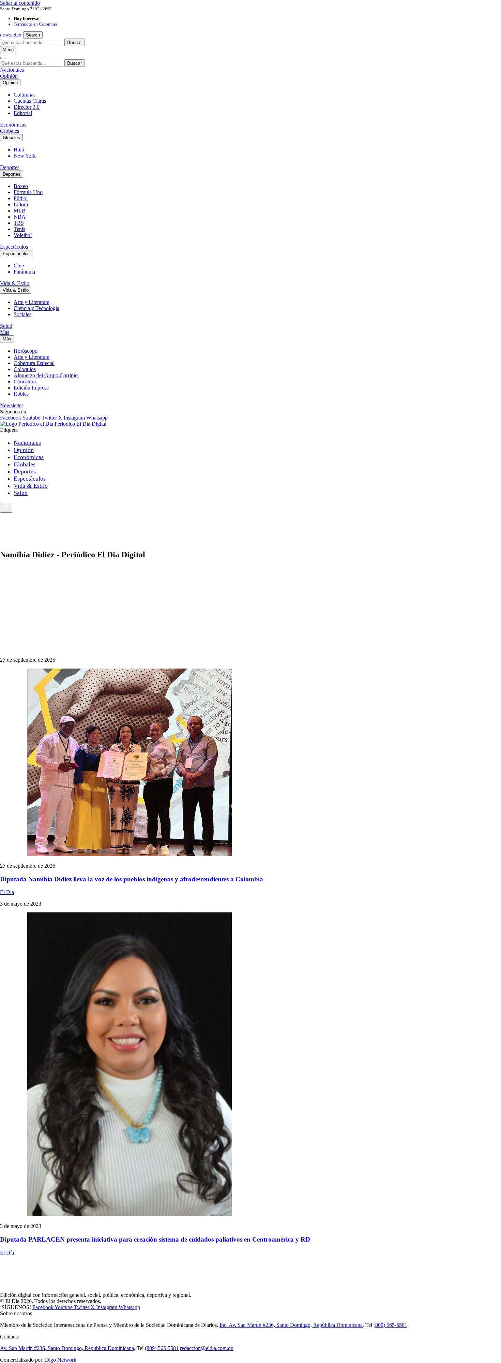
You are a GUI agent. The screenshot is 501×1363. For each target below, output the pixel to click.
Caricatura (25, 381)
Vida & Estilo (14, 283)
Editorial (23, 113)
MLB (20, 211)
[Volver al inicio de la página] (6, 508)
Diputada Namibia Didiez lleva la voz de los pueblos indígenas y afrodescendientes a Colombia (131, 879)
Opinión (9, 76)
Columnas (24, 95)
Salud (6, 326)
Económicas (13, 125)
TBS (19, 223)
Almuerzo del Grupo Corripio (46, 375)
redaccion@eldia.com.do (206, 1348)
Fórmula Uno (28, 192)
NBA (20, 217)
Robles (21, 394)
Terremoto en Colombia (35, 24)
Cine (19, 265)
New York (25, 156)
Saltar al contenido (20, 3)
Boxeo (21, 186)
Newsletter (11, 405)
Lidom (21, 204)
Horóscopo (25, 351)
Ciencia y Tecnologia (36, 308)
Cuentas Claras (30, 101)
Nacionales (12, 70)
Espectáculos (14, 247)
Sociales (22, 314)
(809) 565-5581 (390, 1325)
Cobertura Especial (34, 363)
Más (4, 332)
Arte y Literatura (31, 302)
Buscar (74, 42)
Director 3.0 (27, 107)
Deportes (9, 167)
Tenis (19, 229)
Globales (9, 131)
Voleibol (23, 235)
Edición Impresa (31, 388)
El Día (7, 892)
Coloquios (25, 369)
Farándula (24, 272)
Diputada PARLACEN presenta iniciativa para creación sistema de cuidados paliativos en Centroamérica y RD (155, 1239)
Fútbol (21, 198)
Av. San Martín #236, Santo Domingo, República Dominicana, (67, 1348)
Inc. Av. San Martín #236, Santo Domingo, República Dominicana (291, 1325)
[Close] (2, 58)
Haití (19, 149)
